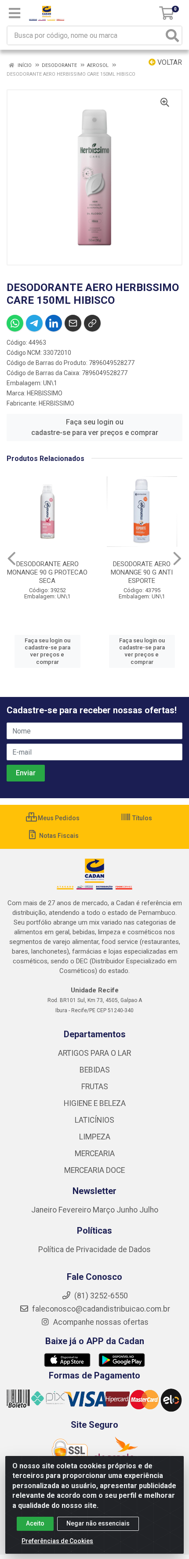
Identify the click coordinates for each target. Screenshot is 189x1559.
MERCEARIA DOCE (94, 1170)
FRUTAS (94, 1086)
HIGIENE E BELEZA (95, 1103)
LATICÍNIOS (94, 1120)
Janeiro (44, 1209)
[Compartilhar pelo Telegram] (34, 323)
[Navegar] (12, 558)
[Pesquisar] (172, 35)
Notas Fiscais (58, 835)
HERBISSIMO (44, 393)
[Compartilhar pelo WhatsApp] (15, 323)
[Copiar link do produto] (92, 323)
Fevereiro (75, 1209)
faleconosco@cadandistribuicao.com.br (100, 1309)
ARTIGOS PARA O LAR (94, 1053)
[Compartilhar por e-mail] (73, 323)
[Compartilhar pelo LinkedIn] (53, 323)
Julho (148, 1209)
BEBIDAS (95, 1069)
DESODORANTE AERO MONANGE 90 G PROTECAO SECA (47, 572)
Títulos (141, 818)
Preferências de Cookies (57, 1540)
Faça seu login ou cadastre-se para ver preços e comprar (94, 427)
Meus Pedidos (58, 818)
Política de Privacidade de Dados (94, 1249)
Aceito (35, 1523)
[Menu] (14, 13)
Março (104, 1209)
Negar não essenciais (98, 1523)
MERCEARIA (95, 1153)
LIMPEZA (94, 1136)
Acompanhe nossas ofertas (100, 1322)
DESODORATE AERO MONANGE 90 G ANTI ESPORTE (142, 572)
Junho (127, 1209)
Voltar (169, 62)
